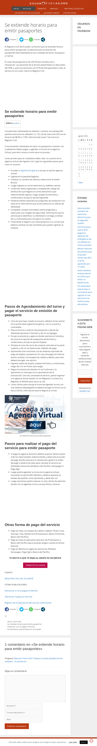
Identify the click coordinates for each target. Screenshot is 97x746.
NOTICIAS (27, 8)
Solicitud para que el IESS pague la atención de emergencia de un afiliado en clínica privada (84, 236)
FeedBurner (84, 391)
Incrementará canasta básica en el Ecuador (24, 629)
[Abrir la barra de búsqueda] (81, 13)
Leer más (73, 742)
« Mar (80, 182)
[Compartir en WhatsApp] (34, 39)
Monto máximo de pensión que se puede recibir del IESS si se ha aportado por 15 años (84, 257)
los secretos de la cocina (27, 13)
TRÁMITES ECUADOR (35, 565)
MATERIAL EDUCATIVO (74, 8)
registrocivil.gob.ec (29, 170)
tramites (41, 8)
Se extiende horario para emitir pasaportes (24, 624)
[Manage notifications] (91, 741)
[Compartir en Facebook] (10, 39)
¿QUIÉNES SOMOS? (51, 13)
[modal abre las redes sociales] (43, 39)
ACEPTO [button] (83, 742)
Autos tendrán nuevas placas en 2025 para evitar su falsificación (84, 276)
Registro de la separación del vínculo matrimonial (28, 602)
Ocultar (16, 123)
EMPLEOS (54, 8)
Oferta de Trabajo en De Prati (18, 596)
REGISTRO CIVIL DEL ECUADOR (19, 578)
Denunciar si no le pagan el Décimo (21, 590)
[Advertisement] (35, 92)
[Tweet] (23, 39)
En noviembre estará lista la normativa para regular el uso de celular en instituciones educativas (84, 295)
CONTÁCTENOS (69, 13)
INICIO (16, 8)
